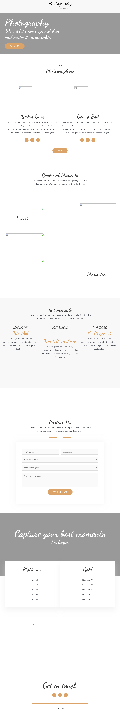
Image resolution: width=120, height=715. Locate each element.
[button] (15, 46)
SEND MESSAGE (60, 492)
